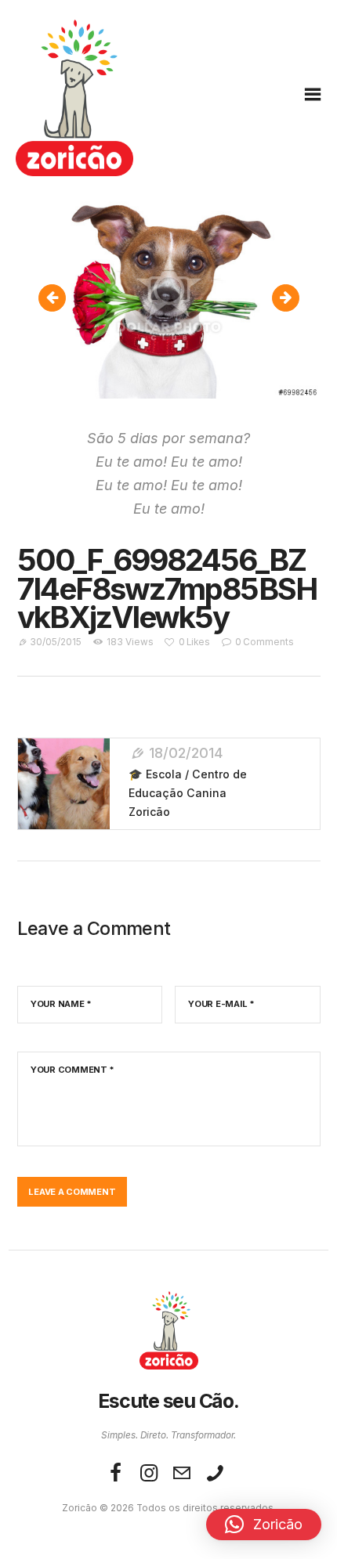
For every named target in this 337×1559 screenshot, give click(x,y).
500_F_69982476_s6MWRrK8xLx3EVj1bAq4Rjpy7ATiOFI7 (60, 298)
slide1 (291, 298)
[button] (263, 1524)
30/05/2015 (56, 642)
